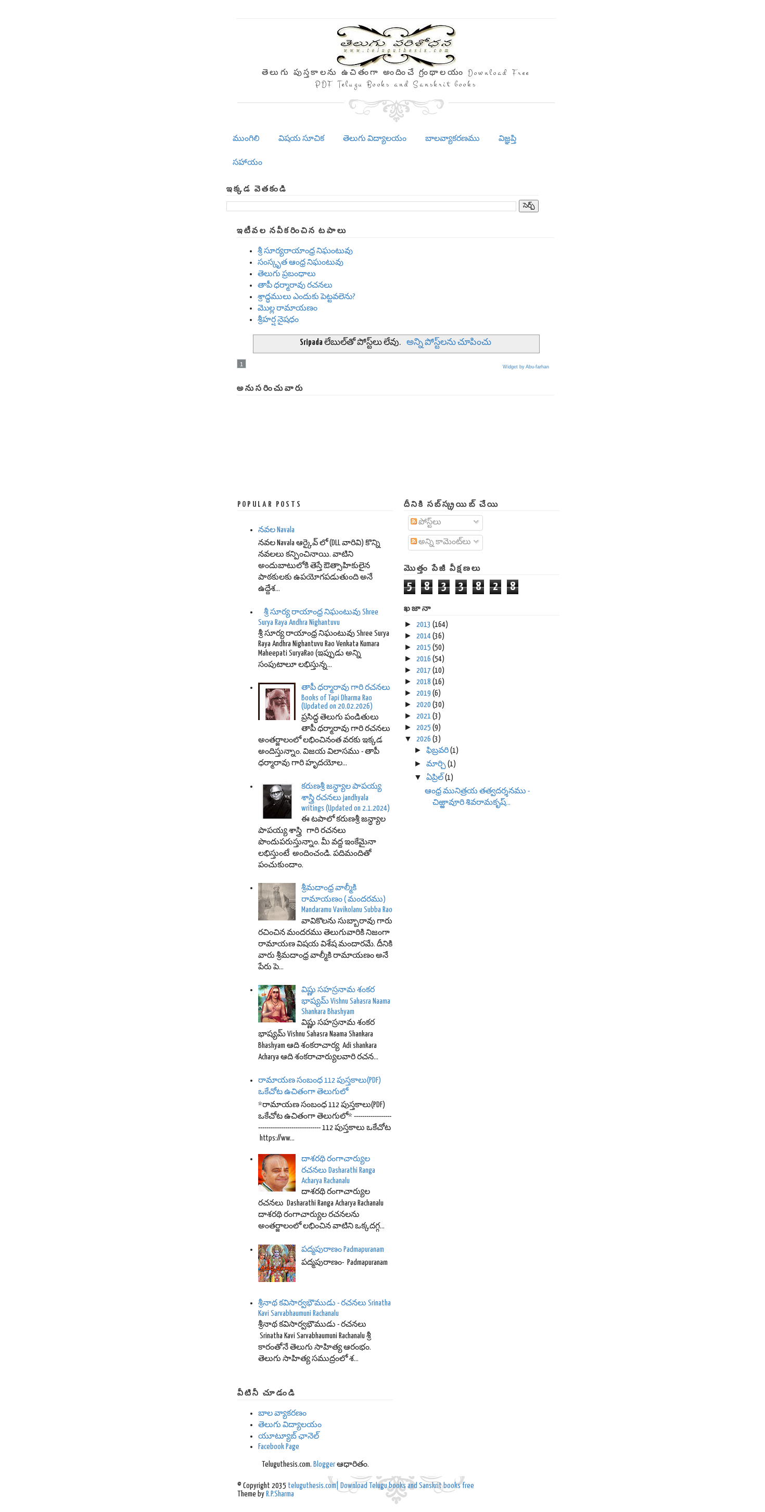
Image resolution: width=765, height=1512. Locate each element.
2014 (423, 636)
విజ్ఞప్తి (507, 139)
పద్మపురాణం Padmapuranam (342, 1249)
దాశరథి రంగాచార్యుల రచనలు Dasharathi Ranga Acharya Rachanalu (338, 1170)
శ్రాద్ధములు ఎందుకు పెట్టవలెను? (306, 297)
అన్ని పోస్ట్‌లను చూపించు (448, 342)
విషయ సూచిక (301, 139)
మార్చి (436, 764)
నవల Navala (276, 530)
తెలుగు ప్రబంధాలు (287, 274)
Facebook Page (278, 1447)
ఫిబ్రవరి (437, 750)
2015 (423, 647)
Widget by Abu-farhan (526, 366)
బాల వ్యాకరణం (282, 1413)
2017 (423, 670)
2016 (423, 659)
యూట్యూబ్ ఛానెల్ (288, 1436)
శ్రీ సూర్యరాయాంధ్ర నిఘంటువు (305, 251)
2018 (423, 682)
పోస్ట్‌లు (429, 522)
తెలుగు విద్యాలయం (374, 139)
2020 (423, 705)
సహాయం (247, 162)
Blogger (324, 1464)
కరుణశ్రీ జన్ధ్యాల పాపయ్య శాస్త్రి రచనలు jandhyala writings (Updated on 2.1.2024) (345, 797)
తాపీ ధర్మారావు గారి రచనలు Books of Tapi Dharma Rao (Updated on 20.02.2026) (345, 697)
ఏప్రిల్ (434, 777)
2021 (423, 716)
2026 (423, 739)
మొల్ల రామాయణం (287, 308)
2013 (423, 625)
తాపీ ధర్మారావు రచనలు (295, 285)
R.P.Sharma (280, 1494)
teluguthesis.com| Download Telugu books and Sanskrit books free (381, 1486)
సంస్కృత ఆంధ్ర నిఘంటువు (300, 262)
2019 (423, 693)
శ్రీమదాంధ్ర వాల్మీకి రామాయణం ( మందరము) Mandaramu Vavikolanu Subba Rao (346, 899)
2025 (423, 728)
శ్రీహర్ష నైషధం (278, 320)
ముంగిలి (246, 139)
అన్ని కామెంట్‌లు (444, 542)
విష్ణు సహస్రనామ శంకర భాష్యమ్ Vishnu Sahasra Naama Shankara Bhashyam (345, 1001)
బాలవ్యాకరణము (452, 139)
